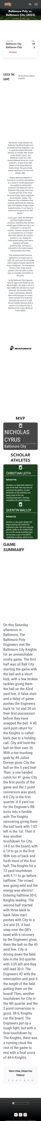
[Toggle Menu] (36, 4)
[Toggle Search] (30, 4)
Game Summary (13, 52)
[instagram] (25, 1114)
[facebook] (16, 1114)
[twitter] (20, 1114)
